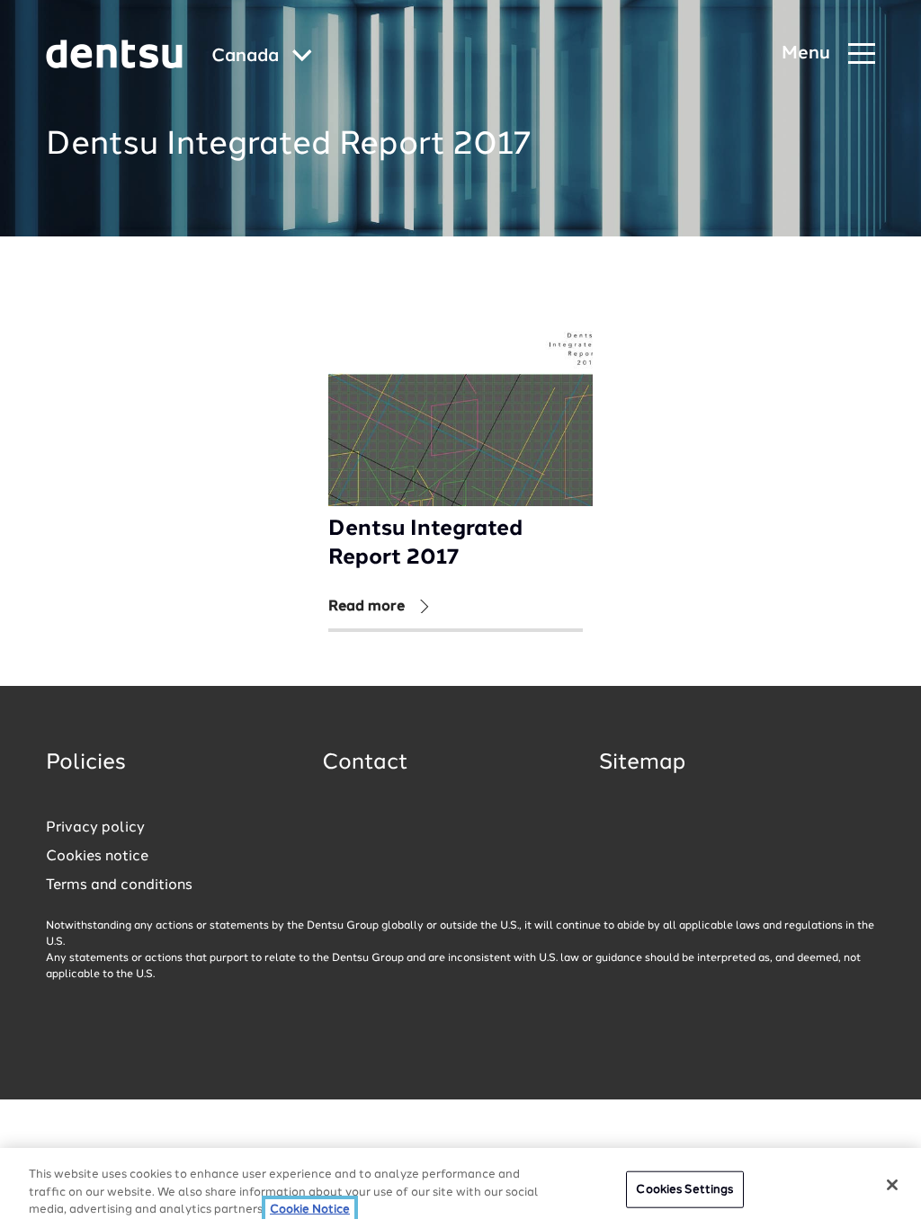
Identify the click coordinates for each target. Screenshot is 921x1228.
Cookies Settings (684, 1189)
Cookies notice (97, 857)
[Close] (892, 1185)
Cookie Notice (310, 1209)
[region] (460, 1188)
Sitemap (642, 763)
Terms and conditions (119, 885)
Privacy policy (95, 828)
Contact (365, 763)
